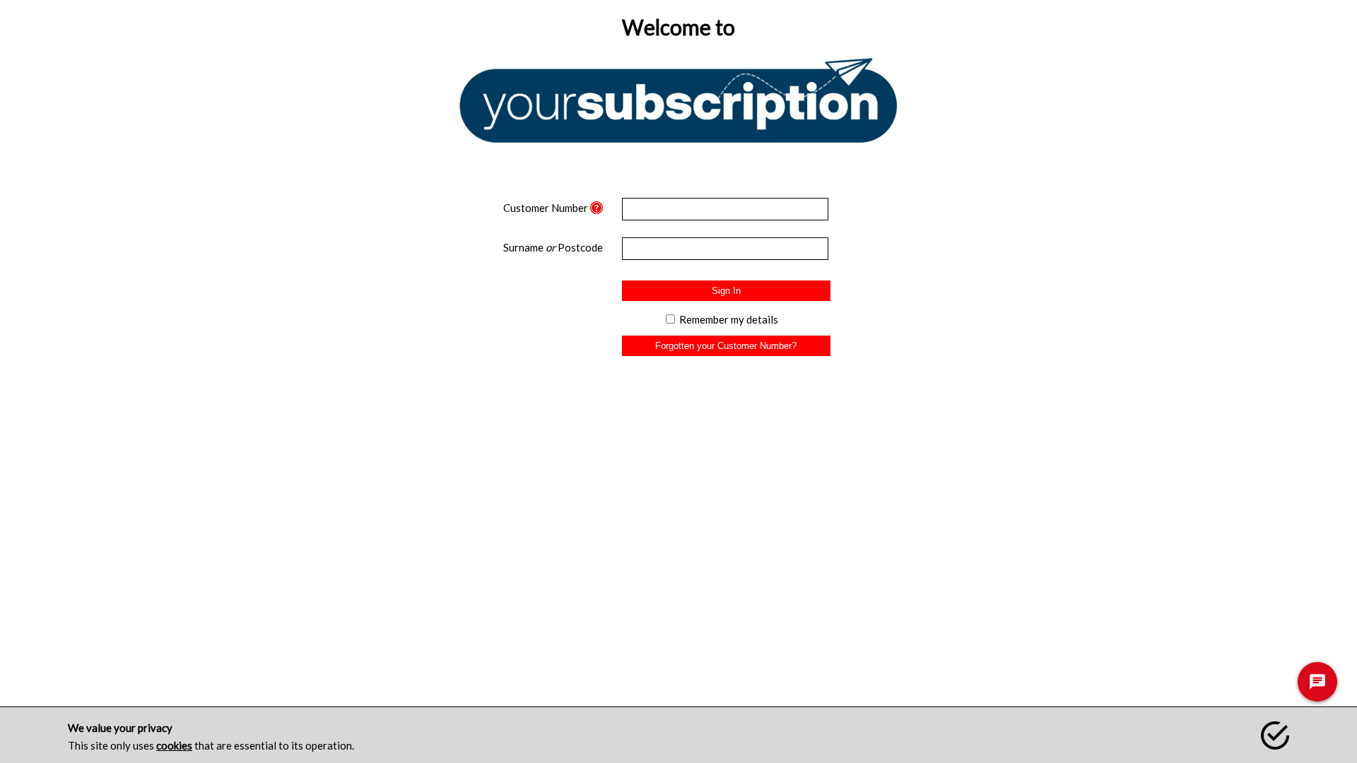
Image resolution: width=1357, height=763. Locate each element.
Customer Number (545, 207)
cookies (174, 745)
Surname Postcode (553, 247)
